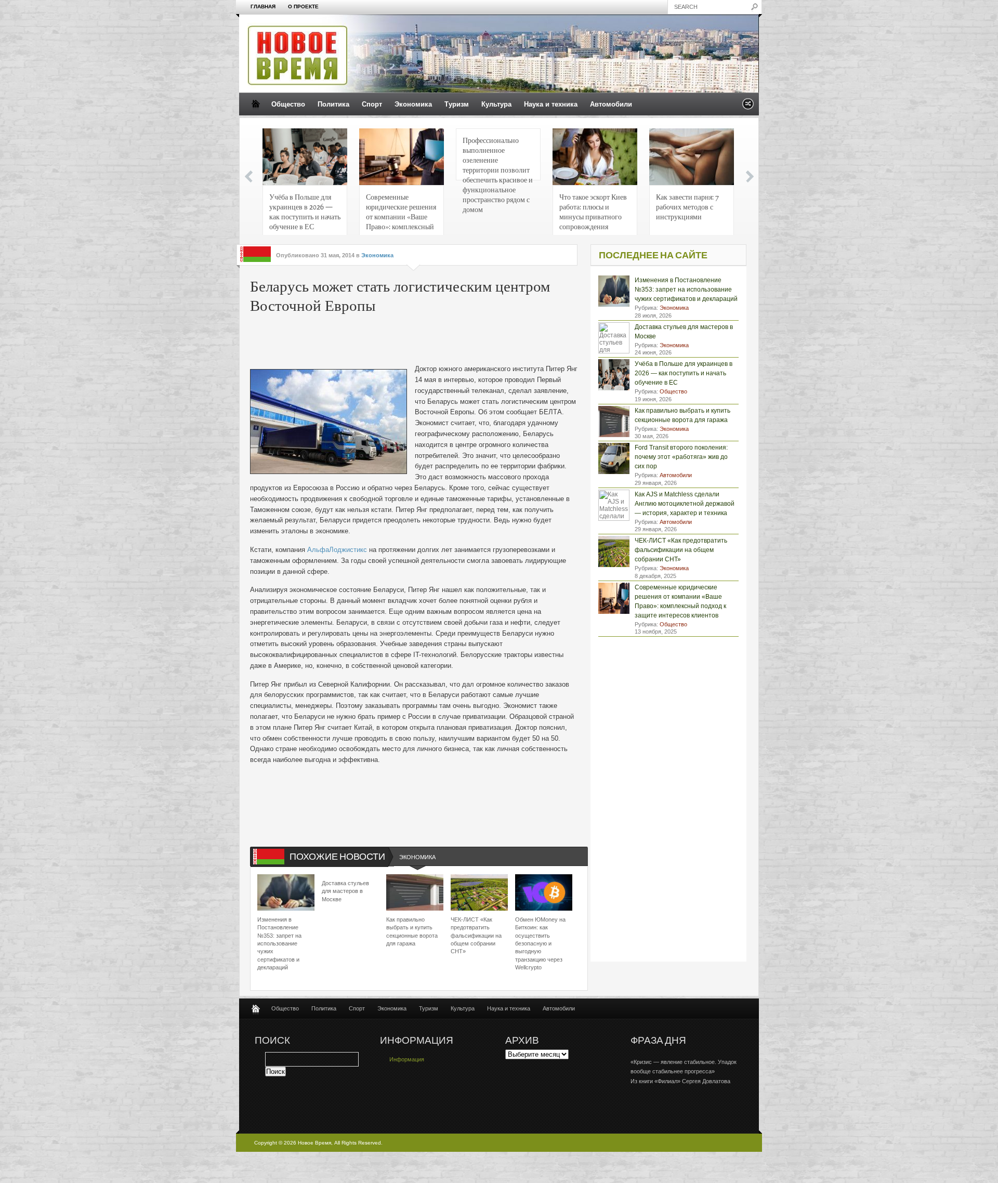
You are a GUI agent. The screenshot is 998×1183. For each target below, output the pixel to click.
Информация (406, 1059)
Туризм (456, 104)
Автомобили (611, 104)
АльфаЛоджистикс (337, 550)
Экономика (413, 104)
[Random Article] (748, 106)
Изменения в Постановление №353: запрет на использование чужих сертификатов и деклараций (279, 943)
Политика (333, 104)
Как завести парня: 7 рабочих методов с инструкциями (687, 206)
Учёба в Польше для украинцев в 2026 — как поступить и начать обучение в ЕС (304, 211)
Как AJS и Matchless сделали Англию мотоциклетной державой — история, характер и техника (684, 504)
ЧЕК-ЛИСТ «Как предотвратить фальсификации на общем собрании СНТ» (476, 935)
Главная (263, 6)
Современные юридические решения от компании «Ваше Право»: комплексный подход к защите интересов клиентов (401, 214)
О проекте (303, 6)
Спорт (372, 104)
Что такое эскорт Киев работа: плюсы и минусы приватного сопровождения (593, 211)
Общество (288, 104)
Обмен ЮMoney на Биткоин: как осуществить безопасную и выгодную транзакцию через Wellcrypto (540, 943)
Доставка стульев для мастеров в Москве (345, 891)
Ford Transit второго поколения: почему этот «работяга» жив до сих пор (681, 457)
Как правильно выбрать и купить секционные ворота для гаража (412, 931)
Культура (496, 104)
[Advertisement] (408, 340)
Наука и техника (550, 104)
